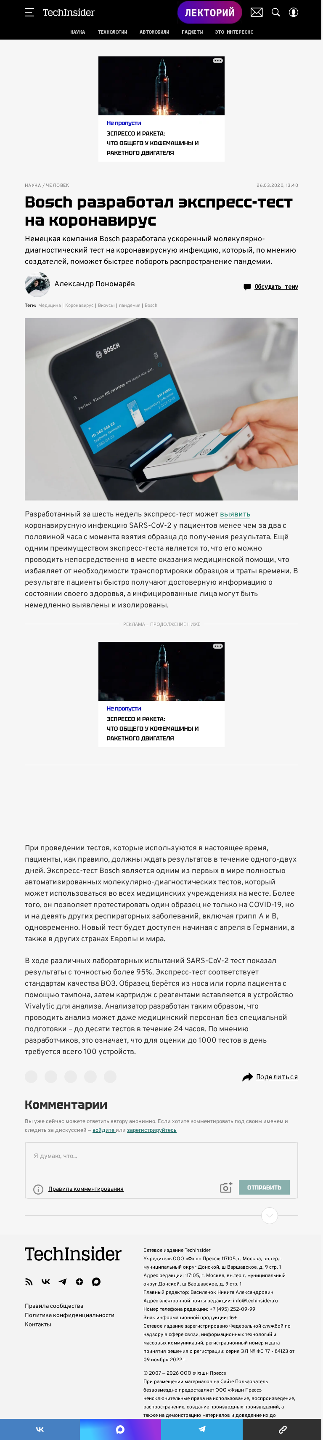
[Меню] (29, 12)
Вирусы (106, 306)
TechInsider (68, 12)
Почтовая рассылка (257, 12)
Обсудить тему (276, 286)
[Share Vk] (40, 1429)
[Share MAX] (120, 1429)
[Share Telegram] (202, 1429)
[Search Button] (276, 12)
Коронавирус (79, 306)
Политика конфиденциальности (69, 1315)
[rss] (29, 1282)
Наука (33, 186)
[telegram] (62, 1282)
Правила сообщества (54, 1306)
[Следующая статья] (161, 1215)
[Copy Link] (283, 1429)
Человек (57, 186)
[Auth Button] (293, 12)
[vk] (46, 1282)
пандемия (129, 306)
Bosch (151, 306)
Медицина (49, 306)
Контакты (38, 1324)
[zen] (79, 1282)
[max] (96, 1282)
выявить (235, 514)
